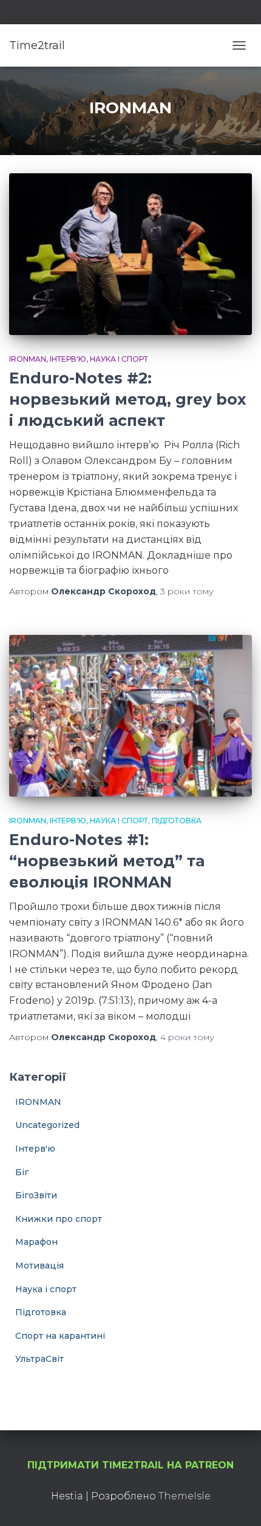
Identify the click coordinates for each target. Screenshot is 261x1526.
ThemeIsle (184, 1496)
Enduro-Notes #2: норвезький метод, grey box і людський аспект (127, 399)
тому (187, 591)
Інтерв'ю (68, 358)
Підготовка (177, 820)
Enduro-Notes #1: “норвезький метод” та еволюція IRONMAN (107, 861)
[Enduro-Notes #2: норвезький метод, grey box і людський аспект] (130, 254)
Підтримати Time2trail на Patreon (130, 1465)
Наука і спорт (119, 358)
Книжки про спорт (58, 1218)
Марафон (36, 1241)
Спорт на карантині (60, 1335)
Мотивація (39, 1265)
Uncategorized (47, 1125)
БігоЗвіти (36, 1195)
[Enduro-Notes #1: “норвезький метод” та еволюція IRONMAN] (130, 716)
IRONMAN (27, 358)
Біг (22, 1172)
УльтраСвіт (39, 1358)
